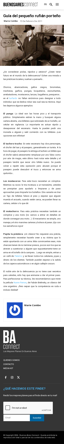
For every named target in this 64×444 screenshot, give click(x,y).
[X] (18, 377)
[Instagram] (12, 377)
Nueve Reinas (20, 282)
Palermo (18, 256)
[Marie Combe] (15, 310)
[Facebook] (5, 377)
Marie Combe (11, 21)
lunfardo (13, 98)
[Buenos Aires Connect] (20, 4)
